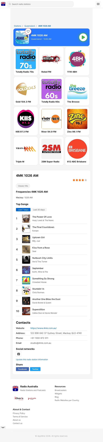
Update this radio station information (32, 359)
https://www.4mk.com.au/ (43, 328)
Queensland (29, 26)
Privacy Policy (19, 413)
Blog (57, 397)
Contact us (17, 423)
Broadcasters (60, 390)
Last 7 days (23, 210)
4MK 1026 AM (44, 26)
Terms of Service (20, 416)
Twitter (35, 369)
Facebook (22, 369)
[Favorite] (28, 31)
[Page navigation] (98, 4)
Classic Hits (23, 186)
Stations (17, 26)
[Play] (83, 37)
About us (17, 420)
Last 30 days (39, 210)
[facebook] (18, 354)
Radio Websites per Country (67, 400)
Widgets (58, 393)
